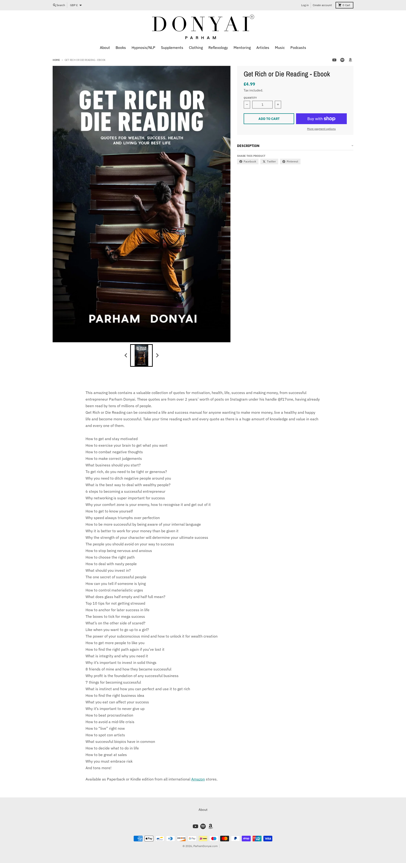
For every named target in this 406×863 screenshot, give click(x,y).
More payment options (321, 128)
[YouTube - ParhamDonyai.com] (334, 60)
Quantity (250, 97)
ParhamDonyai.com (205, 846)
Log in (305, 5)
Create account (322, 5)
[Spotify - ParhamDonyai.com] (342, 60)
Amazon (198, 779)
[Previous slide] (126, 355)
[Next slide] (157, 355)
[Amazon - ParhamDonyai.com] (350, 60)
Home (56, 60)
